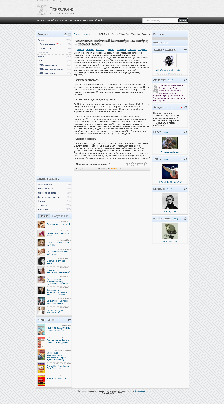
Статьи (40, 40)
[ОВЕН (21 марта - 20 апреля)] (158, 74)
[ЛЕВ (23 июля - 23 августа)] (166, 74)
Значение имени (45, 188)
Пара (44, 48)
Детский (110, 49)
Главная (77, 34)
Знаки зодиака (90, 34)
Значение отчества (46, 192)
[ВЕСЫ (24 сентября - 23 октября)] (171, 74)
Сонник (41, 200)
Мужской (90, 49)
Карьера (132, 49)
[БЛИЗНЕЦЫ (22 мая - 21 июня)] (162, 74)
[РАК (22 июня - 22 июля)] (164, 74)
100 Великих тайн (46, 73)
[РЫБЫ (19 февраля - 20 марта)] (181, 74)
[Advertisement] (54, 125)
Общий (80, 49)
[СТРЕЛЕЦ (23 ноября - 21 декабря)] (175, 74)
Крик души (44, 52)
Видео (40, 56)
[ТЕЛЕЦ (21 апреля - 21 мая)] (160, 74)
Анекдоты (42, 205)
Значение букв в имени (49, 196)
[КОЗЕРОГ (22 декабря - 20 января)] (177, 74)
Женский (100, 49)
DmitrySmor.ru (140, 391)
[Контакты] (69, 34)
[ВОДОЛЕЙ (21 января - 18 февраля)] (179, 74)
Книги (40, 60)
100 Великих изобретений (50, 68)
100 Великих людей (47, 64)
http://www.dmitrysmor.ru (87, 169)
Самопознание (49, 44)
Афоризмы (42, 209)
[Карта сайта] (65, 34)
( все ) (170, 80)
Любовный (121, 49)
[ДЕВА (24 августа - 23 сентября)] (169, 74)
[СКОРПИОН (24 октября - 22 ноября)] (173, 74)
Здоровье (142, 49)
